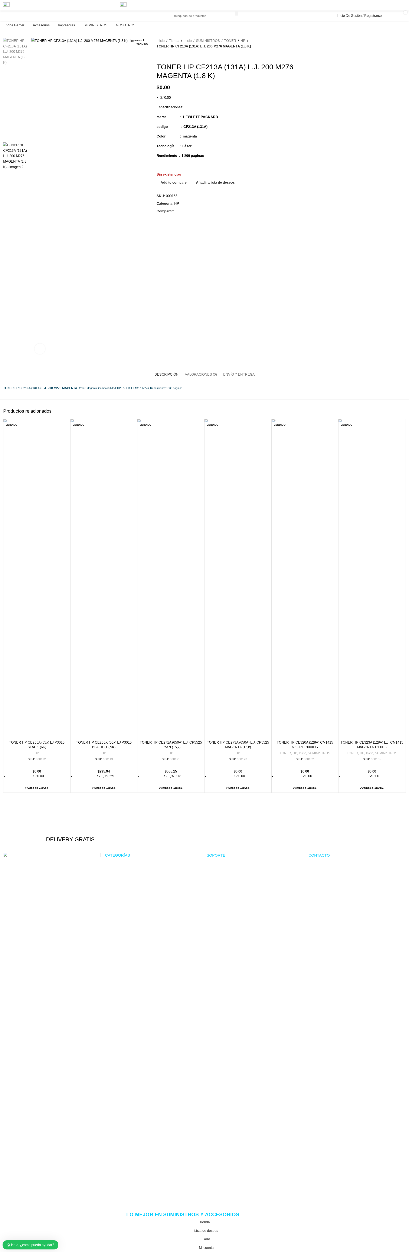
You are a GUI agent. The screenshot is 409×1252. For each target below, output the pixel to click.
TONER (285, 753)
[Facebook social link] (382, 5)
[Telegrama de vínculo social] (403, 5)
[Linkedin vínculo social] (398, 5)
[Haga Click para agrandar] (40, 348)
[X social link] (387, 5)
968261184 (139, 21)
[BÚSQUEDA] (236, 13)
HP (37, 753)
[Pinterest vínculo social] (393, 5)
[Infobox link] (70, 828)
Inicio (302, 753)
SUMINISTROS (319, 753)
